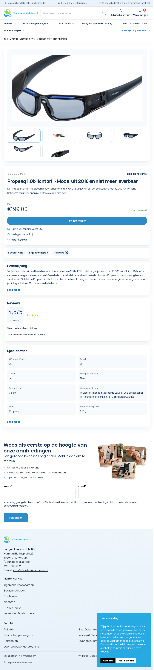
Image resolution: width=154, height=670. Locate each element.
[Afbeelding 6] (59, 151)
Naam (8, 486)
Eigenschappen (38, 252)
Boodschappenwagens (18, 635)
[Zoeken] (104, 13)
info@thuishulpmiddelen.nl (30, 570)
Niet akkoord (126, 660)
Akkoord (108, 660)
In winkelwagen (77, 220)
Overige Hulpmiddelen (21, 38)
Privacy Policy (13, 607)
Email (82, 486)
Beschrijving (15, 252)
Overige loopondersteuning (21, 646)
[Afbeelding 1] (24, 136)
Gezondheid (43, 38)
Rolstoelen (11, 641)
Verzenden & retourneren (20, 613)
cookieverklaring (135, 640)
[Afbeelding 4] (130, 136)
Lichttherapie (60, 38)
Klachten (9, 602)
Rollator (9, 629)
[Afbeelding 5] (24, 151)
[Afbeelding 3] (95, 136)
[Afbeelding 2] (59, 136)
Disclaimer (10, 596)
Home (5, 39)
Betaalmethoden (15, 590)
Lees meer (13, 289)
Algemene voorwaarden (19, 585)
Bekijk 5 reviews (137, 173)
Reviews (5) (61, 252)
